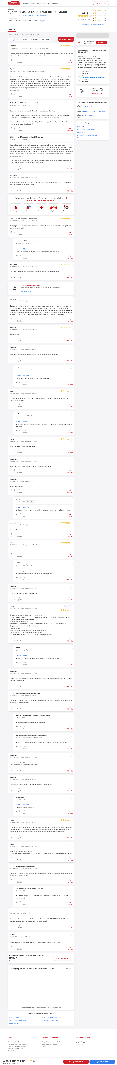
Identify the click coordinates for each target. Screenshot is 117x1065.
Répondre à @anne (21, 571)
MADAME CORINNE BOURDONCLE (94, 111)
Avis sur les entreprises (29, 3)
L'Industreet (81, 138)
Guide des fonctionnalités (49, 1044)
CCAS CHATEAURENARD (18, 1020)
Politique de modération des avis (17, 1044)
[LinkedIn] (83, 1042)
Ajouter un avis (67, 39)
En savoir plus (26, 291)
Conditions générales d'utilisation (17, 1042)
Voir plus (42, 21)
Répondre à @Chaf (21, 249)
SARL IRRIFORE (15, 1023)
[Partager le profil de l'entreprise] (107, 35)
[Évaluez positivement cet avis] (11, 61)
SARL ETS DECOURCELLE (51, 1017)
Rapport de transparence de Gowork (52, 1042)
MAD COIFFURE (14, 1017)
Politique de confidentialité (15, 1048)
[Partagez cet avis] (72, 46)
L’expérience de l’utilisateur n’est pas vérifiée (93, 24)
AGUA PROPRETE (88, 116)
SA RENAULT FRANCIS (50, 1020)
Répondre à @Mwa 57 (22, 421)
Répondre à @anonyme (22, 375)
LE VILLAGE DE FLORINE (86, 129)
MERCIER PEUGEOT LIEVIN (87, 135)
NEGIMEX (80, 126)
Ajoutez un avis (77, 1062)
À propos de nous (52, 3)
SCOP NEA (81, 132)
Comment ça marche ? (97, 94)
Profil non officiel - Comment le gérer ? (33, 15)
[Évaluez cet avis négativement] (14, 61)
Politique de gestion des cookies (17, 1046)
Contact (44, 1046)
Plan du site (11, 1051)
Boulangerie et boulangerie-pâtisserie (93, 77)
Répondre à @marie (21, 656)
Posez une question (63, 958)
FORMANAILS (87, 107)
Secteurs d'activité (41, 3)
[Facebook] (78, 1042)
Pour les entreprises (101, 3)
